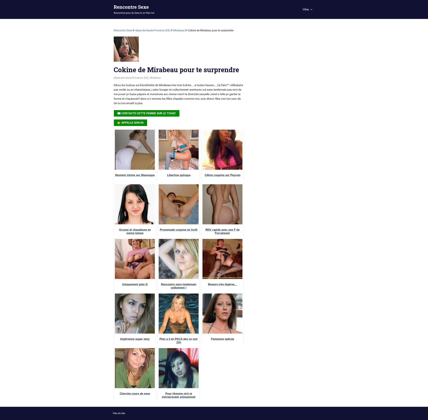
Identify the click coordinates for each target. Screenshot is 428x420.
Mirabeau (179, 30)
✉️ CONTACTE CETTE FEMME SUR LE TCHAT (146, 113)
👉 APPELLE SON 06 (130, 122)
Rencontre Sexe (131, 7)
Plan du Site (119, 413)
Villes (306, 9)
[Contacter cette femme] (126, 50)
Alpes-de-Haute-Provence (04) (152, 30)
